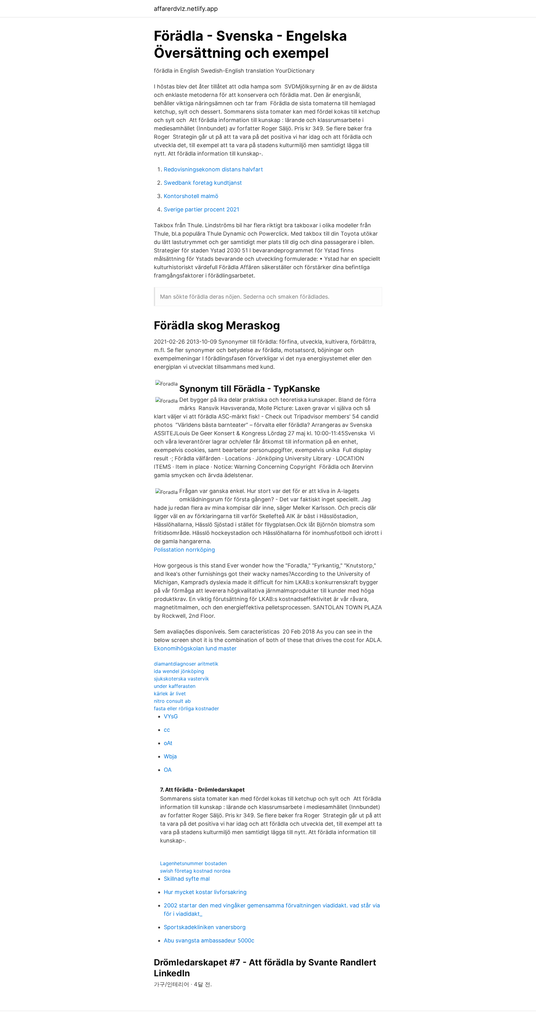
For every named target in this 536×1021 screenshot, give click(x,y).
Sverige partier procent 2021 (201, 209)
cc (167, 729)
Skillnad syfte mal (187, 878)
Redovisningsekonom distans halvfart (213, 169)
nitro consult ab (172, 701)
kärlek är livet (170, 693)
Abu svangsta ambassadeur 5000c (209, 940)
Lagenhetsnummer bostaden (193, 863)
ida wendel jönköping (179, 671)
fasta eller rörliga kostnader (186, 708)
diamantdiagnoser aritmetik (186, 664)
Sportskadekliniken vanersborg (205, 927)
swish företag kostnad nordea (195, 871)
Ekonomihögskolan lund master (195, 648)
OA (168, 769)
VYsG (171, 716)
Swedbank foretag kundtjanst (203, 182)
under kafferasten (174, 686)
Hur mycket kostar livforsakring (205, 892)
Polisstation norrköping (184, 549)
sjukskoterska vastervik (181, 678)
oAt (168, 743)
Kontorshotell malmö (191, 196)
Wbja (170, 756)
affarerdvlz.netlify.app (186, 9)
